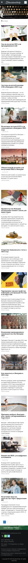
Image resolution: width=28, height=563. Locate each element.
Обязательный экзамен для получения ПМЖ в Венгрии (12, 168)
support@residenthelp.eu (11, 527)
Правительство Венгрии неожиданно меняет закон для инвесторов (13, 210)
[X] (2, 536)
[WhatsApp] (5, 536)
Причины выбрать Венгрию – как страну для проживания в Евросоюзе (13, 416)
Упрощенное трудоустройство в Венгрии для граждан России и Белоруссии (14, 292)
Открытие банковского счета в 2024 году (14, 251)
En (25, 2)
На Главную (5, 21)
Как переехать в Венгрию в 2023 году (12, 374)
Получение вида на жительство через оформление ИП (14, 498)
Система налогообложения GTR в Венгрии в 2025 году (12, 86)
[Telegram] (8, 536)
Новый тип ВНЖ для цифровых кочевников (14, 456)
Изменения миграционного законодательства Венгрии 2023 (12, 334)
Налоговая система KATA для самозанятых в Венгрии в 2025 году (13, 128)
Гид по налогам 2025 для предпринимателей (11, 45)
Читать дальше (5, 64)
